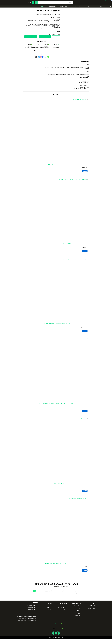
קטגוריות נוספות (77, 615)
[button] (34, 591)
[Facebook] (43, 57)
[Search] (36, 2)
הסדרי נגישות (63, 610)
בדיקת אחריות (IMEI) (82, 6)
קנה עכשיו (31, 36)
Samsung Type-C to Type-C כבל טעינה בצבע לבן (56, 563)
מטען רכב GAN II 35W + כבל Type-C (56, 483)
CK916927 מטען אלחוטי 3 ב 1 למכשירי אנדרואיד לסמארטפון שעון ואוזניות (56, 244)
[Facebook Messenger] (45, 57)
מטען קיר (56, 13)
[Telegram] (39, 57)
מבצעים (42, 6)
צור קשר (64, 606)
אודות (95, 6)
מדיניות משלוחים (75, 6)
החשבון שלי (49, 607)
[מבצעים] (45, 6)
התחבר (101, 6)
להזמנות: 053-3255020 (52, 6)
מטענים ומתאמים (51, 13)
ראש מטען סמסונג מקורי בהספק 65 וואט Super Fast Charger (56, 323)
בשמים (79, 613)
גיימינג (79, 608)
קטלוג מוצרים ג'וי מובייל (55, 14)
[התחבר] (102, 6)
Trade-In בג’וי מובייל (91, 608)
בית (59, 14)
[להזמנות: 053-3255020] (57, 6)
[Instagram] (41, 57)
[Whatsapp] (48, 57)
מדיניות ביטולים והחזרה (62, 607)
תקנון (65, 609)
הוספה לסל (45, 36)
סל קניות (49, 609)
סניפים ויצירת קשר (90, 6)
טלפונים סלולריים (77, 605)
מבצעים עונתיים (77, 607)
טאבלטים (78, 610)
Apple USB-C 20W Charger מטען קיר (56, 164)
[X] (36, 57)
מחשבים (78, 612)
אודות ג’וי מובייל (92, 605)
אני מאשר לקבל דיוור (72, 593)
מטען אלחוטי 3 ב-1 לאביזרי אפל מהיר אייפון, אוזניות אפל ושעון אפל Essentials (56, 403)
